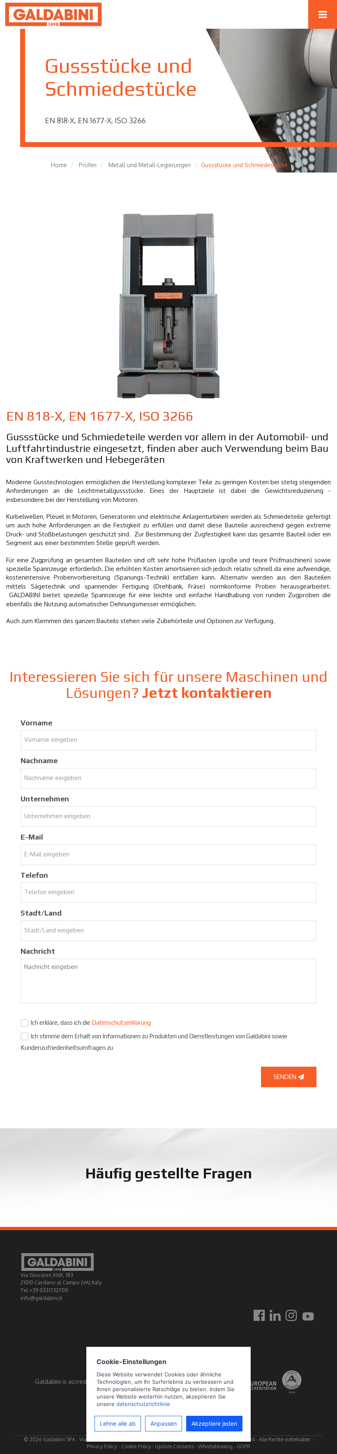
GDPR (243, 1446)
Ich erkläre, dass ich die (90, 1022)
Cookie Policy (136, 1446)
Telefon (34, 875)
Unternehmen (45, 798)
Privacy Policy (102, 1446)
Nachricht (38, 951)
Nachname (39, 760)
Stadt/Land (41, 913)
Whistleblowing (215, 1446)
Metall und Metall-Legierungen (149, 164)
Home (59, 164)
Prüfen (88, 164)
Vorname (36, 722)
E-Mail (32, 837)
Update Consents (174, 1446)
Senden (285, 1077)
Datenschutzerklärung (121, 1022)
